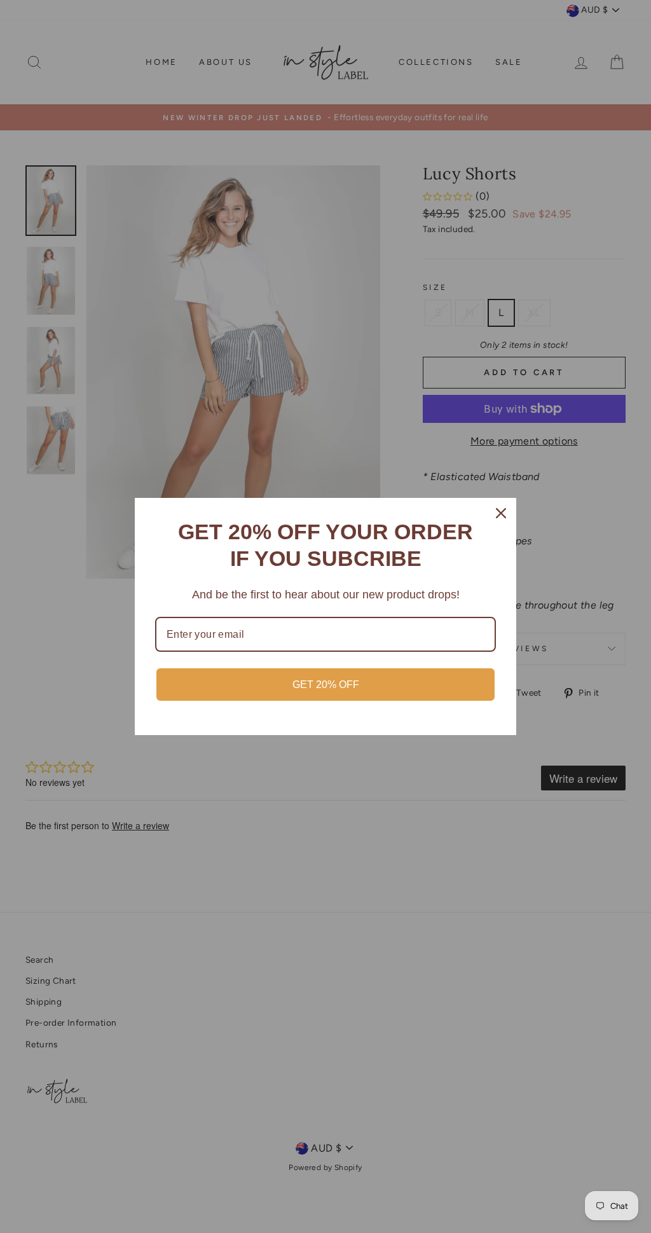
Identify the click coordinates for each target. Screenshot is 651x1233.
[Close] (501, 513)
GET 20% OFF (325, 684)
